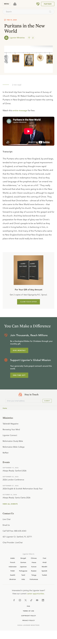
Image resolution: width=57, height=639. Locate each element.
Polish (12, 571)
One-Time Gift (19, 375)
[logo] (14, 4)
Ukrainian (12, 579)
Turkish (44, 575)
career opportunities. (36, 593)
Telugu (33, 575)
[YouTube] (37, 600)
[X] (25, 600)
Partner (48, 4)
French (12, 562)
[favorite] (29, 37)
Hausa (34, 562)
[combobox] (25, 12)
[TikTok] (31, 600)
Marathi (44, 566)
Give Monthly (19, 350)
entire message (20, 110)
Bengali (23, 558)
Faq (28, 606)
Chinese (34, 558)
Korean (33, 566)
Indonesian (13, 566)
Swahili (12, 575)
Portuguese (23, 571)
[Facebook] (14, 600)
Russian (33, 571)
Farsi (44, 558)
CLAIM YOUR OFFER (28, 302)
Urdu (23, 579)
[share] (32, 37)
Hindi (44, 562)
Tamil (23, 575)
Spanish (44, 571)
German (23, 562)
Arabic (12, 558)
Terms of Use (28, 611)
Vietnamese (34, 579)
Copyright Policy (28, 616)
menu (6, 4)
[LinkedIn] (43, 600)
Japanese (23, 566)
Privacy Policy (28, 620)
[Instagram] (20, 600)
